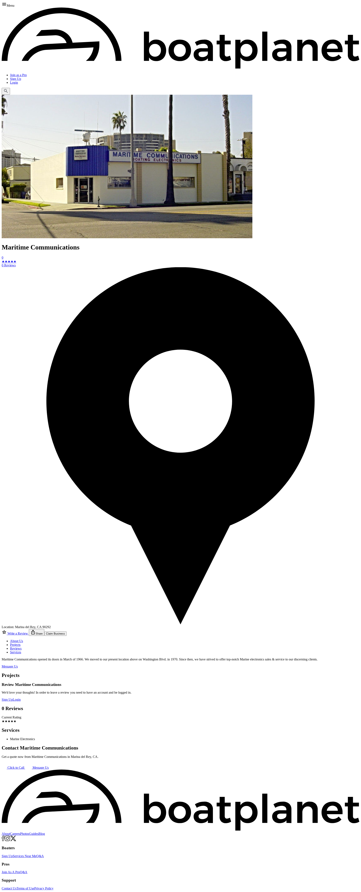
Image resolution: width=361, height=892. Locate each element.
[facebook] (3, 840)
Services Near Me (24, 856)
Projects (15, 644)
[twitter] (13, 840)
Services (15, 652)
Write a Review (18, 633)
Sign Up (15, 79)
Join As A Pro (11, 872)
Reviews (16, 648)
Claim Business (55, 633)
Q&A (40, 856)
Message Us (10, 666)
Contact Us (9, 888)
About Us (16, 641)
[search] (6, 91)
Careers (15, 833)
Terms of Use (25, 888)
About (6, 833)
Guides (33, 833)
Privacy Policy (43, 888)
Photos (24, 833)
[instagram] (7, 840)
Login (14, 82)
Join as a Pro (18, 75)
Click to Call (16, 767)
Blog (41, 833)
